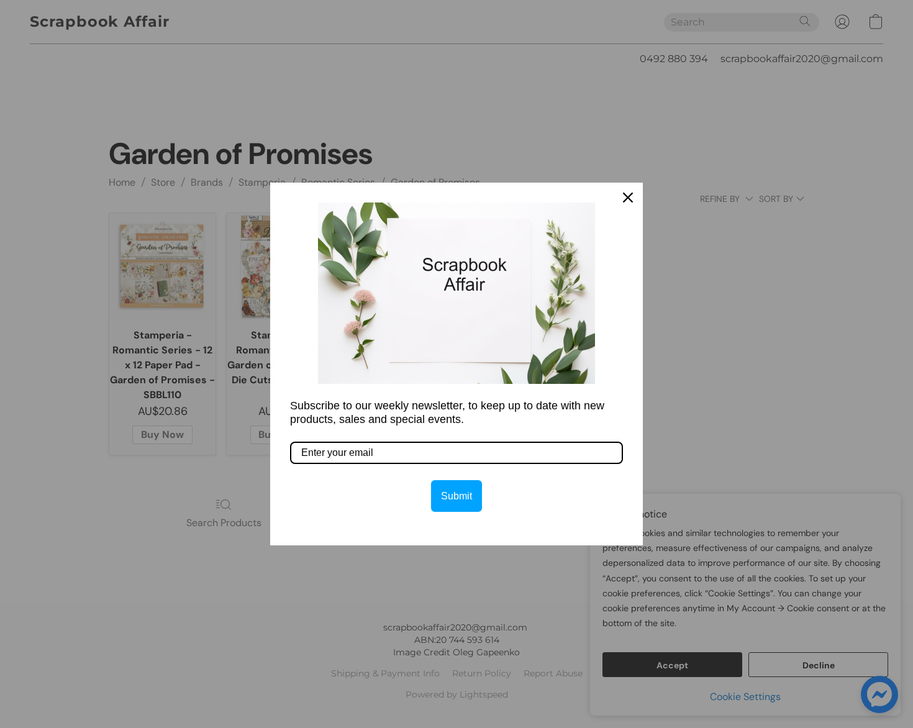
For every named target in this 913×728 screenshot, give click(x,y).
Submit (456, 496)
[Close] (628, 197)
